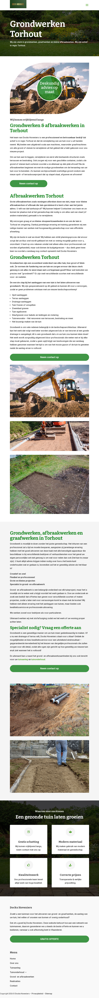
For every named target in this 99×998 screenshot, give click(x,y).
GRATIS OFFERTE (49, 939)
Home (13, 958)
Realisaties (15, 981)
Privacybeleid (37, 994)
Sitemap (48, 994)
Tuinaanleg (15, 968)
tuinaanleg (23, 659)
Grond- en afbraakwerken (22, 977)
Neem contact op (28, 183)
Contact (13, 986)
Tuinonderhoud (17, 972)
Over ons (14, 963)
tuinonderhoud (38, 659)
